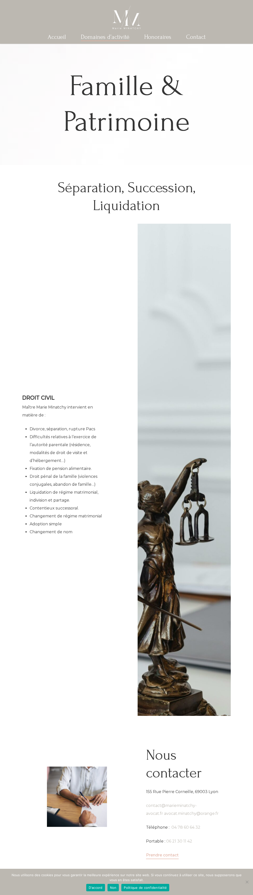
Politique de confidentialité (145, 888)
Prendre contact (162, 855)
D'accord (96, 888)
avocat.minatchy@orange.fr (191, 813)
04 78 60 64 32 (185, 827)
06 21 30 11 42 (178, 841)
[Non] (246, 881)
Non (113, 888)
